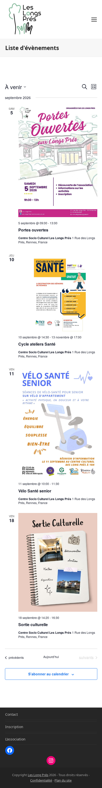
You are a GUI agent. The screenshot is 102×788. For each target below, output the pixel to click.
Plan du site (63, 780)
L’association (15, 739)
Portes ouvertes (33, 230)
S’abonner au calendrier (48, 673)
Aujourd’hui (51, 657)
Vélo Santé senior (34, 491)
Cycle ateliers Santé (36, 344)
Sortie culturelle (33, 624)
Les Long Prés (38, 775)
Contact (11, 714)
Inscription (14, 726)
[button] (94, 19)
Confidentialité (41, 780)
